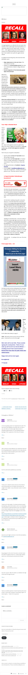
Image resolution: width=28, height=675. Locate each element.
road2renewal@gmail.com (8, 536)
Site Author (10, 478)
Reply (3, 437)
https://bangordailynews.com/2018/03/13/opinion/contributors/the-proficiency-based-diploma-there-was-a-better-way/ (14, 515)
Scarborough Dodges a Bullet (7, 646)
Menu (14, 4)
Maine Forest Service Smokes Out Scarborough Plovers (12, 647)
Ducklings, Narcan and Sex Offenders (9, 654)
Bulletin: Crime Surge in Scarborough (9, 655)
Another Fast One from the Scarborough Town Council (20, 408)
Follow (4, 637)
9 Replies (3, 22)
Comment (22, 620)
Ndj (8, 442)
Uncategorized (14, 398)
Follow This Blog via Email (7, 626)
